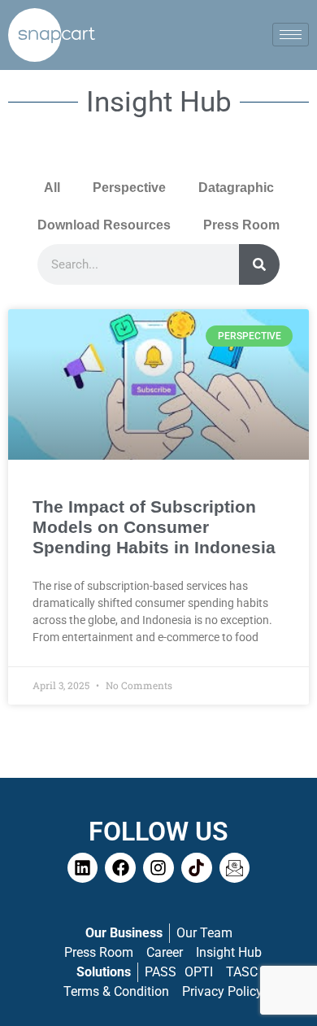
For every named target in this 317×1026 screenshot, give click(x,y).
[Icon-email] (234, 868)
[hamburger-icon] (290, 34)
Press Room (241, 225)
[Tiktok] (196, 868)
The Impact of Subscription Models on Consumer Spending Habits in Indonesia (154, 527)
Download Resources (104, 225)
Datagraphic (236, 187)
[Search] (259, 264)
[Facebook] (120, 868)
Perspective (129, 187)
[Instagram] (158, 868)
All (52, 187)
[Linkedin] (82, 868)
